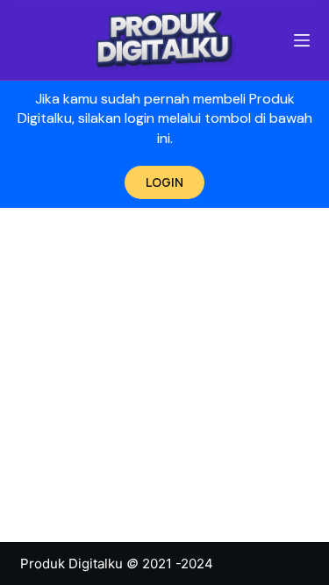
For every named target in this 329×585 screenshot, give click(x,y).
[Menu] (302, 40)
